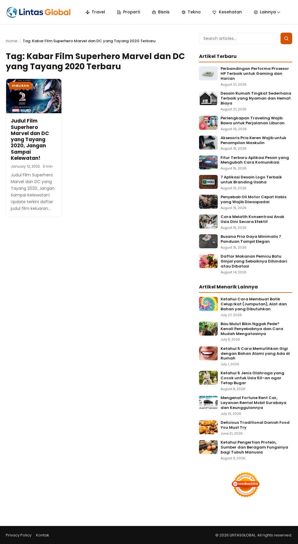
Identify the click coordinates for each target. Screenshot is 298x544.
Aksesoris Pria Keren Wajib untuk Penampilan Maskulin (253, 141)
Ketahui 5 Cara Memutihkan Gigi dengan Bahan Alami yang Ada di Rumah (255, 353)
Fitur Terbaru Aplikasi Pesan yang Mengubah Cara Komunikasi (255, 160)
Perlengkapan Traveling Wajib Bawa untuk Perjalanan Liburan (253, 121)
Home (11, 41)
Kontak (42, 535)
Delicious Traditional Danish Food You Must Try (255, 425)
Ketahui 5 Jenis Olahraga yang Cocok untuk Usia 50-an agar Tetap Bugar (252, 378)
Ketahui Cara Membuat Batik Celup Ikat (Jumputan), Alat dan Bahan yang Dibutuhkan (254, 304)
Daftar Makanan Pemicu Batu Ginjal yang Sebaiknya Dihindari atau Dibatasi (254, 261)
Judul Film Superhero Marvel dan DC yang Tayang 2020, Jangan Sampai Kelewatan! (30, 139)
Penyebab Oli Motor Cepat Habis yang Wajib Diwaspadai (253, 200)
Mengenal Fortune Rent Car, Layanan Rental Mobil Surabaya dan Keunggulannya (253, 403)
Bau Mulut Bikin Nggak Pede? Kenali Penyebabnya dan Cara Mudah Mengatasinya (252, 329)
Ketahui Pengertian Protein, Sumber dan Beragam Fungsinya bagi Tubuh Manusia (254, 447)
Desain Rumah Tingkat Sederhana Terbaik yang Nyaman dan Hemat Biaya (256, 98)
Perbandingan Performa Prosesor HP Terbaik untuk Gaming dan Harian (255, 73)
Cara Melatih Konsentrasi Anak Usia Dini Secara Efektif (252, 219)
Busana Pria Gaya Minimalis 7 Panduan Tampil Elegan (251, 239)
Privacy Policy (18, 535)
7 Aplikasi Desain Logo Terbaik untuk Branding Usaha (251, 180)
